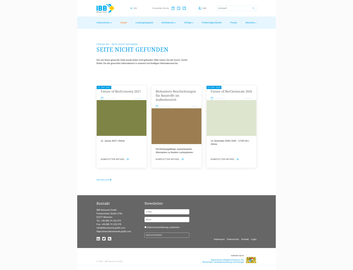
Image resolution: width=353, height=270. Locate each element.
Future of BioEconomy (121, 91)
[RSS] (184, 8)
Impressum (219, 239)
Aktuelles (250, 22)
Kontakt (245, 239)
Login (253, 239)
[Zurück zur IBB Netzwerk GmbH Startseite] (111, 8)
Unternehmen (103, 22)
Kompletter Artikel (113, 159)
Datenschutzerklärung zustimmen (163, 227)
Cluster (123, 22)
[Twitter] (178, 8)
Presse (233, 22)
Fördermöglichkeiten (212, 22)
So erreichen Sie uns (160, 8)
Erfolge (188, 22)
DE (131, 8)
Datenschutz (233, 239)
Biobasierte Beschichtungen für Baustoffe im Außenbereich (176, 95)
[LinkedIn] (173, 8)
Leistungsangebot (144, 22)
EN (135, 8)
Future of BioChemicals (231, 91)
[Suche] (253, 8)
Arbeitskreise (168, 22)
